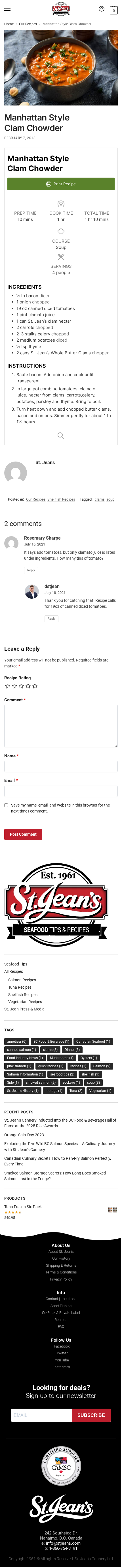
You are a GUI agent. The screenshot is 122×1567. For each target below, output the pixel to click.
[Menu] (12, 9)
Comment (15, 699)
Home (9, 24)
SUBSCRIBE (91, 1415)
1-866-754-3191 (63, 1548)
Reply (31, 570)
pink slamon (19, 1066)
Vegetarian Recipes (25, 1001)
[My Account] (101, 9)
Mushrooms (61, 1058)
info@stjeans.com (63, 1543)
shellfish (90, 1074)
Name (11, 755)
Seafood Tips (15, 964)
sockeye (71, 1083)
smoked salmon (41, 1083)
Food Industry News (25, 1058)
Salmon (101, 1066)
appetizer (16, 1042)
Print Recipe (64, 184)
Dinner (72, 1050)
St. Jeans (45, 462)
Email (11, 780)
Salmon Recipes (22, 980)
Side (13, 1083)
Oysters (89, 1058)
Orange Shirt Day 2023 (24, 1135)
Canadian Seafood (93, 1042)
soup (110, 499)
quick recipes (50, 1066)
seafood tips (62, 1074)
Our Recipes (28, 24)
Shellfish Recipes (61, 499)
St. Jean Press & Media (24, 1009)
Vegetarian (100, 1091)
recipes (78, 1066)
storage (54, 1091)
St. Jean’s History (23, 1091)
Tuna (76, 1091)
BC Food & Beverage (51, 1042)
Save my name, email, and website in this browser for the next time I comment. (60, 808)
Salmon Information (25, 1074)
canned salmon (21, 1050)
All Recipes (13, 971)
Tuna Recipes (19, 987)
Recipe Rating (17, 677)
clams (100, 499)
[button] (113, 9)
